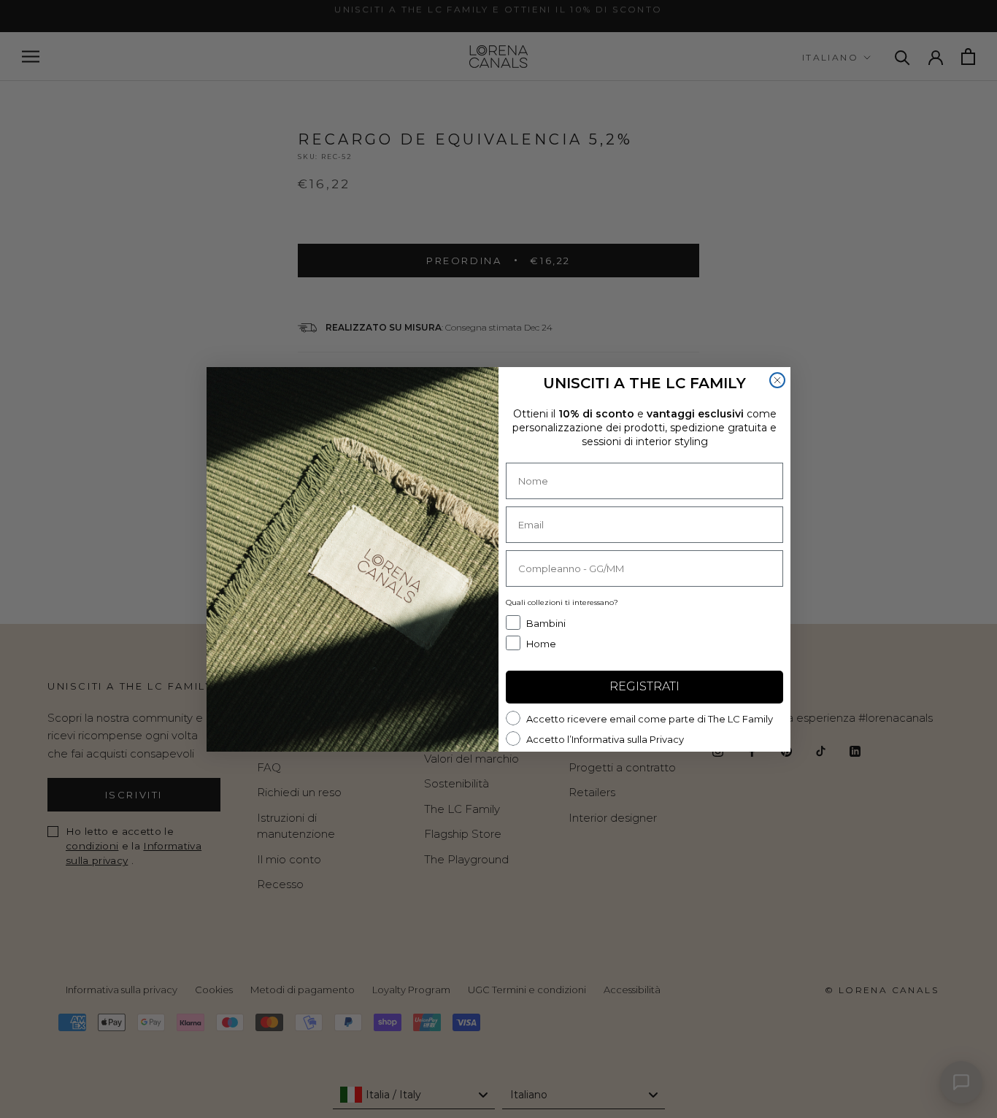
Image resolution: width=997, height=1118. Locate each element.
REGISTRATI (644, 686)
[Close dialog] (777, 380)
